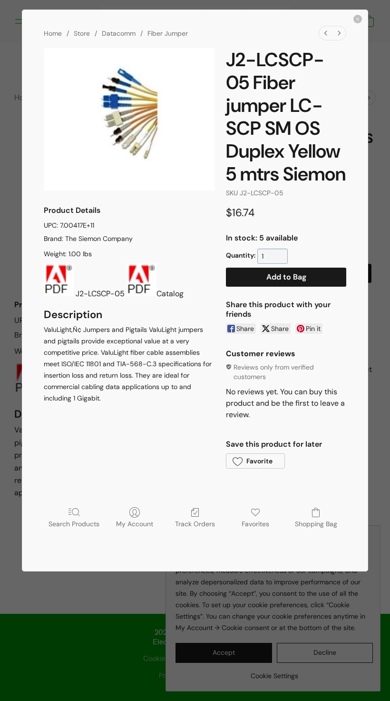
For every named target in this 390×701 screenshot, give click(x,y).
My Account (134, 524)
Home (53, 33)
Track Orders (195, 524)
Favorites (255, 524)
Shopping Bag (316, 524)
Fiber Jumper (167, 33)
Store (82, 33)
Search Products (74, 524)
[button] (255, 461)
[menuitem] (325, 33)
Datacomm (119, 33)
